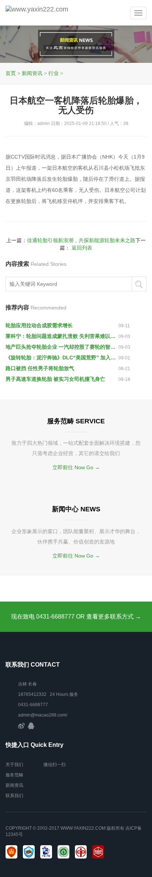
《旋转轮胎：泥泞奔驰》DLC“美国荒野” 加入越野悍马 (62, 357)
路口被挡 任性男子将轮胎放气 (40, 368)
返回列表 (82, 248)
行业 (53, 73)
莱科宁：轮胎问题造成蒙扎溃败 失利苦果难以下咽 (62, 336)
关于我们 (14, 764)
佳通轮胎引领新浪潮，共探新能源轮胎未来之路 (81, 240)
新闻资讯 (32, 73)
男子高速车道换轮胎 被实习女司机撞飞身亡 (55, 379)
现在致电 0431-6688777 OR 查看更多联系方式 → (76, 616)
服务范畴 (14, 775)
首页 (11, 73)
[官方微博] (21, 725)
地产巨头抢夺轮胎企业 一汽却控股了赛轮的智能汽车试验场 (62, 347)
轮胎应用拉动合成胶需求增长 (39, 325)
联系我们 (14, 795)
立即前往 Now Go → (76, 467)
